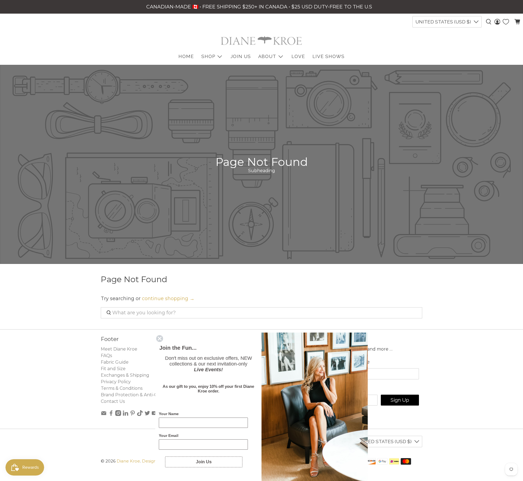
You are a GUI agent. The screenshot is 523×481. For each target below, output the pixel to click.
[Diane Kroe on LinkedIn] (126, 414)
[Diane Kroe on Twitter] (147, 414)
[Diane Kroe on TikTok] (140, 414)
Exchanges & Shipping (125, 375)
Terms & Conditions (121, 388)
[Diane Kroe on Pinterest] (133, 414)
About (267, 56)
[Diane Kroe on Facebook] (111, 414)
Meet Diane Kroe (119, 349)
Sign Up (400, 400)
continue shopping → (168, 299)
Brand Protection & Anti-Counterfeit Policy (147, 394)
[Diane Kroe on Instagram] (118, 414)
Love (298, 56)
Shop (208, 56)
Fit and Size (113, 368)
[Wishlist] (505, 22)
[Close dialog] (159, 338)
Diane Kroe (128, 461)
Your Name (169, 414)
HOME (186, 56)
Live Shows (328, 56)
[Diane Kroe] (261, 40)
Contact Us (113, 401)
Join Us (240, 56)
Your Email (168, 435)
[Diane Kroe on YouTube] (154, 414)
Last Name (356, 362)
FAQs (106, 355)
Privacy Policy (116, 381)
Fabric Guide (115, 362)
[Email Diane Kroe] (104, 414)
